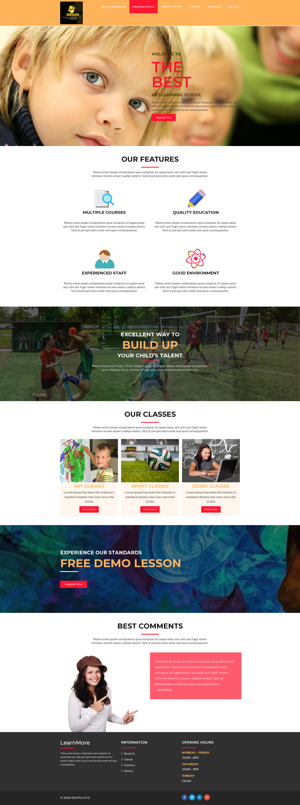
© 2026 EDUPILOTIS (75, 798)
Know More (89, 509)
